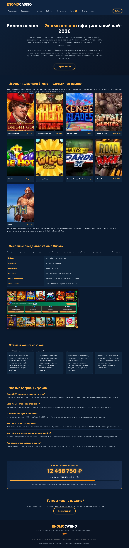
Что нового (38, 11)
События (49, 11)
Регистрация (64, 511)
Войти (117, 11)
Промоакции (12, 11)
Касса (73, 11)
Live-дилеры (61, 11)
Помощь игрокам (88, 11)
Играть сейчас (64, 67)
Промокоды (25, 11)
